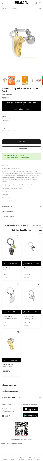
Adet (3, 128)
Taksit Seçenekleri (7, 211)
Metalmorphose (7, 94)
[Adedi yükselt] (16, 132)
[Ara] (3, 3)
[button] (21, 385)
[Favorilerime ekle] (18, 235)
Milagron (17, 439)
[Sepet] (40, 3)
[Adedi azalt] (4, 132)
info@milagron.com (8, 411)
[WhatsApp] (35, 3)
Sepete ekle (21, 141)
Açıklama (5, 165)
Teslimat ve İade (7, 206)
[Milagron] (21, 2)
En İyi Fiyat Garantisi (8, 216)
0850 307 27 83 (7, 408)
